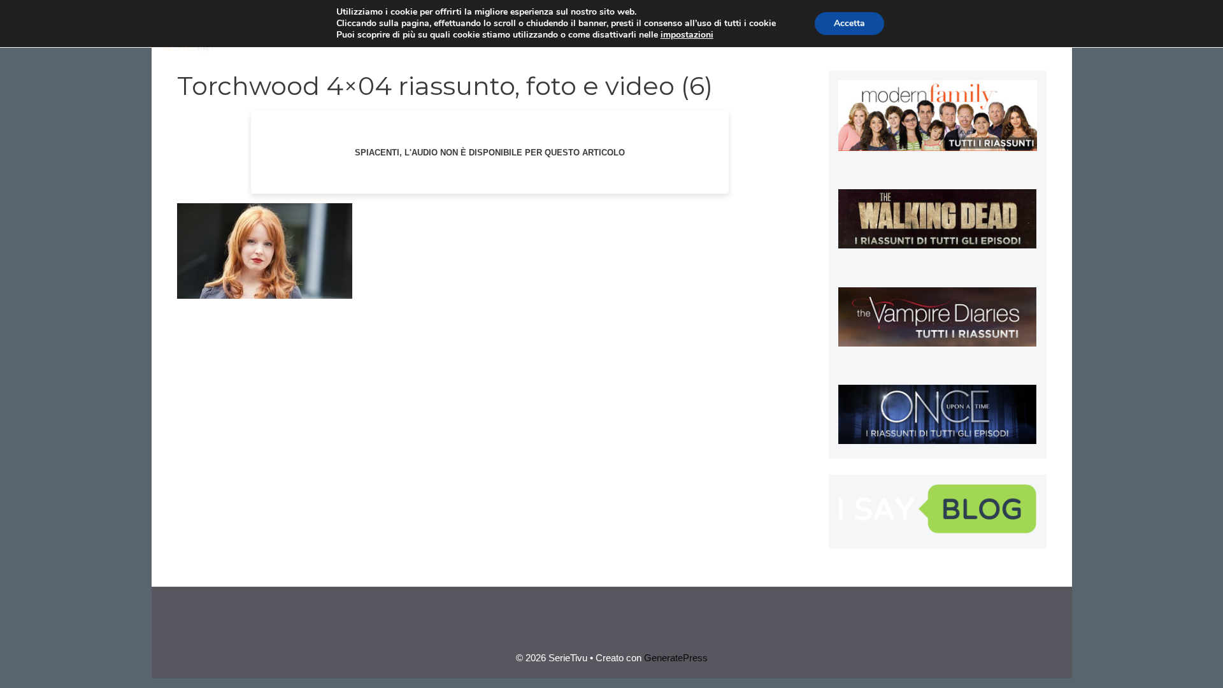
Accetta (849, 23)
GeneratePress (676, 657)
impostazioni (687, 35)
